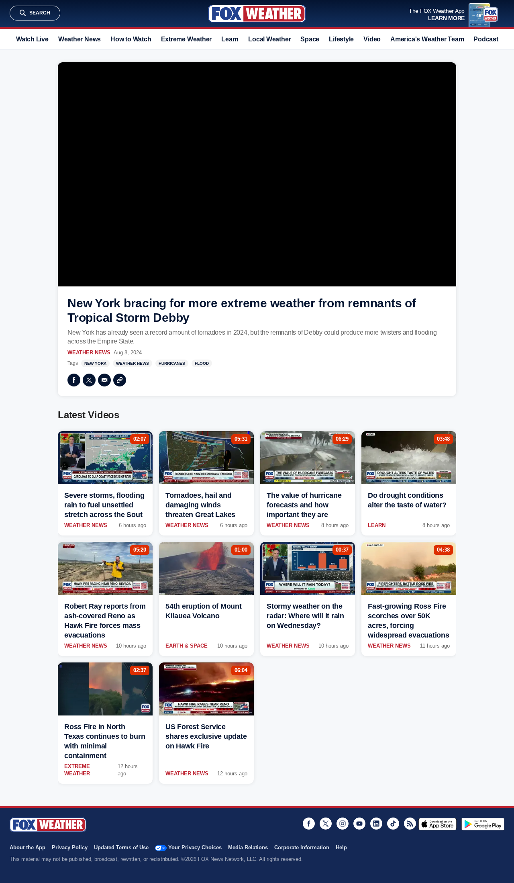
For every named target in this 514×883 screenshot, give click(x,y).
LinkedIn (376, 824)
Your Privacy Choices (195, 847)
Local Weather (269, 39)
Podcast (485, 39)
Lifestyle (341, 39)
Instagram (343, 824)
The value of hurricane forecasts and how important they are (304, 505)
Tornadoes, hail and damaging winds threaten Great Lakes (200, 505)
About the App (27, 847)
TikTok (393, 824)
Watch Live (32, 39)
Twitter (89, 380)
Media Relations (248, 847)
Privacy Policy (70, 847)
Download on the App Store (437, 824)
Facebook (73, 380)
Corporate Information (301, 847)
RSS (410, 824)
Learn (230, 39)
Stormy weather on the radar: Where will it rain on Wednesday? (305, 616)
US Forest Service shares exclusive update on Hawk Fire (206, 736)
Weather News (79, 39)
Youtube (359, 824)
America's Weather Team (427, 39)
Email (104, 380)
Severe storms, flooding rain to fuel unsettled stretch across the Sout (104, 505)
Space (309, 39)
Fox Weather (257, 13)
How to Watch (130, 39)
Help (341, 847)
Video (372, 39)
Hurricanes (172, 363)
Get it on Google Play (482, 824)
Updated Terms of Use (121, 847)
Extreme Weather (186, 39)
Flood (202, 363)
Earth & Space (186, 646)
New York (95, 363)
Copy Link (119, 380)
